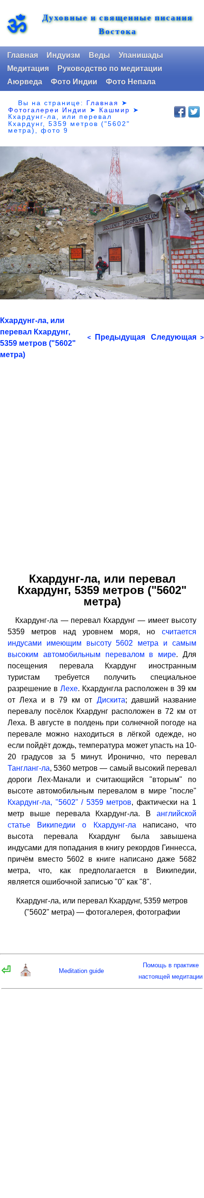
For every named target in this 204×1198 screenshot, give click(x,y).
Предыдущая (116, 337)
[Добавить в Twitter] (194, 111)
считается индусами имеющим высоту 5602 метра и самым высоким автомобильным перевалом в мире (102, 643)
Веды (99, 55)
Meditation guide (81, 970)
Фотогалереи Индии (47, 110)
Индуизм (63, 55)
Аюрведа (24, 82)
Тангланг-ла (29, 768)
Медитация (28, 68)
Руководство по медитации (109, 68)
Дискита (111, 700)
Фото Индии (74, 82)
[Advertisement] (102, 462)
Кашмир (114, 110)
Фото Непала (131, 82)
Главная (22, 55)
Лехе (69, 689)
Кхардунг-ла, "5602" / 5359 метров (69, 802)
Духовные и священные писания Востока (117, 24)
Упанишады (141, 55)
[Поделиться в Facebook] (179, 111)
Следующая (177, 337)
